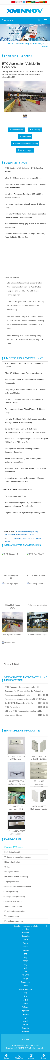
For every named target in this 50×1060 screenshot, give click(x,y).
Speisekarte (7, 20)
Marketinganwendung (13, 921)
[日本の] (21, 2)
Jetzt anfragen (26, 150)
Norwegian (25, 936)
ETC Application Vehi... (12, 634)
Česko (25, 940)
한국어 (25, 1003)
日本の (25, 1000)
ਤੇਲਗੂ (25, 957)
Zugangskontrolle (11, 882)
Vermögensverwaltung (13, 901)
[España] (41, 2)
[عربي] (33, 2)
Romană (25, 933)
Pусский (25, 1011)
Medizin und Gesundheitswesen (17, 886)
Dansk (25, 943)
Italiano (25, 1025)
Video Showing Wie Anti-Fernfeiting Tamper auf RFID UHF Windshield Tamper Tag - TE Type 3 (25, 340)
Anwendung (23, 43)
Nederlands (25, 982)
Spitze (43, 1058)
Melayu (25, 979)
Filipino (25, 986)
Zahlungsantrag (11, 891)
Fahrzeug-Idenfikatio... (37, 605)
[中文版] (13, 2)
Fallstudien (26, 136)
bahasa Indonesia (25, 989)
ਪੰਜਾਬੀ (25, 961)
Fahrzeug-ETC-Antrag (13, 847)
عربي (25, 1018)
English (25, 1021)
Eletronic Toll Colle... (12, 664)
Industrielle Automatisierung (16, 877)
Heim (10, 43)
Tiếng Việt (25, 975)
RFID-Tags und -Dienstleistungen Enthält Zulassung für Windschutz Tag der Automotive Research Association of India (24, 691)
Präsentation (17, 130)
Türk (25, 972)
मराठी (25, 954)
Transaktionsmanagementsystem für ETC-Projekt (25, 699)
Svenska (25, 950)
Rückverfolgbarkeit (12, 862)
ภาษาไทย (25, 929)
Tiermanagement (11, 916)
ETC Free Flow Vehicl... (37, 575)
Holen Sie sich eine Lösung (26, 143)
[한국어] (17, 2)
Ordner (7, 867)
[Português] (45, 2)
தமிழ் (25, 964)
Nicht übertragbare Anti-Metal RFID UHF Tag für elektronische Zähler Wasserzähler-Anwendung (25, 306)
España (25, 1014)
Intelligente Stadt (11, 872)
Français (25, 1028)
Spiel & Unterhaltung (13, 906)
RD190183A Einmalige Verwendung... (39, 784)
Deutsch (25, 1032)
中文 (25, 996)
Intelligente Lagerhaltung (14, 896)
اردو (25, 968)
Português (25, 1007)
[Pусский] (37, 2)
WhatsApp (19, 1058)
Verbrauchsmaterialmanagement (18, 857)
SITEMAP (25, 1039)
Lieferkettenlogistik (12, 852)
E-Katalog (35, 130)
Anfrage (31, 1058)
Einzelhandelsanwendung (15, 911)
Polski (25, 947)
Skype (6, 1058)
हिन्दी (25, 993)
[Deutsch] (29, 2)
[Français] (25, 2)
